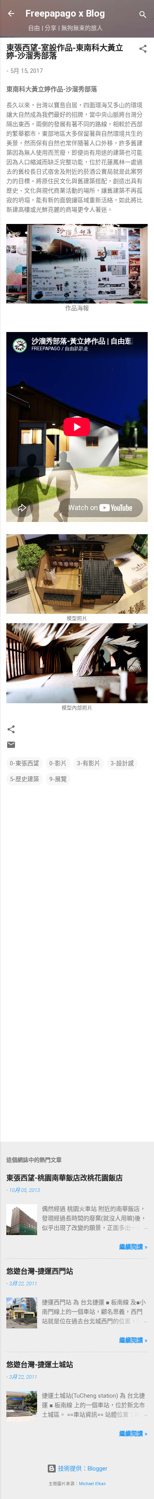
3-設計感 (122, 763)
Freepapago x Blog (65, 13)
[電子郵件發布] (11, 747)
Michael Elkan (92, 1483)
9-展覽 (58, 779)
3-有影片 (88, 763)
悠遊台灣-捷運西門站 (39, 1271)
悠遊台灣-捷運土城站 (39, 1364)
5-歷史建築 (24, 779)
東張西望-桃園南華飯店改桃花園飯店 (64, 1178)
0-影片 (58, 763)
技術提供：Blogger (81, 1468)
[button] (143, 50)
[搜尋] (143, 16)
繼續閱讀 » (133, 1246)
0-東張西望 (24, 763)
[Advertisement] (77, 1052)
